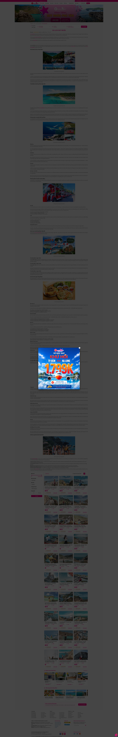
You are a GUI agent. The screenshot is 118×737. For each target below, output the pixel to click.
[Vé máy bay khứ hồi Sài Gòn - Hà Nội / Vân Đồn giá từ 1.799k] (59, 368)
